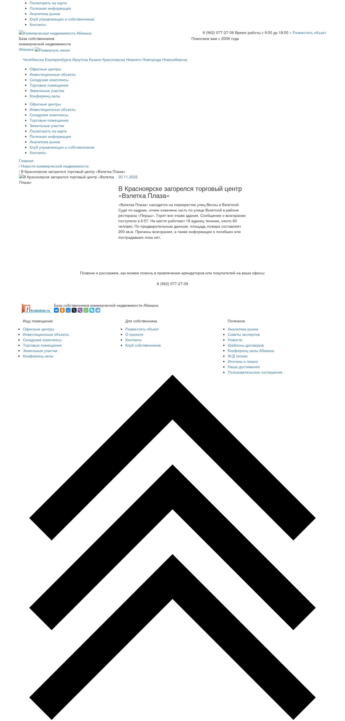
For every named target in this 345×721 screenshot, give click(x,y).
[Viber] (80, 310)
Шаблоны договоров (246, 345)
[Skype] (91, 310)
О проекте (134, 334)
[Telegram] (97, 310)
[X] (74, 310)
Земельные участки (47, 90)
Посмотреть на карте (48, 2)
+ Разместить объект (307, 32)
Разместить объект (142, 329)
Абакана (27, 49)
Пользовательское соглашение (255, 372)
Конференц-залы (45, 95)
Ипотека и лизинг (243, 361)
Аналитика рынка (45, 13)
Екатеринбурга (58, 59)
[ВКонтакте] (56, 310)
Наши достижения (244, 366)
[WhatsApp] (86, 310)
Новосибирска (174, 59)
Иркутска (80, 59)
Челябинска (33, 59)
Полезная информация (50, 8)
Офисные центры (45, 68)
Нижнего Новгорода (143, 59)
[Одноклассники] (62, 310)
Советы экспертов (244, 334)
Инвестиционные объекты (53, 74)
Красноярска (113, 59)
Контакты (38, 24)
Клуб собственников (143, 345)
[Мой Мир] (68, 310)
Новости (235, 339)
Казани (95, 59)
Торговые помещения (49, 85)
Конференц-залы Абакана (251, 350)
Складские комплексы (49, 79)
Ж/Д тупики (237, 355)
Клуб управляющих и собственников (62, 19)
